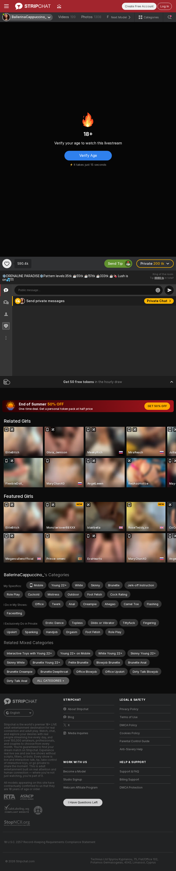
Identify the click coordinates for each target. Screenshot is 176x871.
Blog (71, 717)
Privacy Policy (129, 709)
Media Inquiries (78, 733)
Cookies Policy (130, 733)
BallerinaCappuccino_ (24, 574)
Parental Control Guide (134, 741)
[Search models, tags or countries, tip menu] (169, 17)
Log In (164, 6)
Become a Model (74, 771)
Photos (91, 17)
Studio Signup (72, 779)
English (15, 712)
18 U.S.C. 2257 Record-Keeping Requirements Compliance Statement (49, 842)
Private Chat (157, 301)
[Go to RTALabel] (10, 797)
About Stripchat (78, 709)
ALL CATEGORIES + (50, 680)
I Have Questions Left (83, 802)
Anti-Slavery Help (131, 749)
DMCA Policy (128, 725)
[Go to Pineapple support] (38, 810)
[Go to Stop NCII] (17, 823)
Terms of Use (129, 717)
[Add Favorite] (6, 263)
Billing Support (129, 779)
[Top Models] (59, 6)
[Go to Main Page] (33, 6)
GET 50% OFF (157, 406)
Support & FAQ (129, 771)
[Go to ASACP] (27, 797)
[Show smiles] (158, 290)
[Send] (169, 290)
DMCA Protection (131, 787)
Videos (67, 17)
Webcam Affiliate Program (80, 787)
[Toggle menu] (6, 6)
